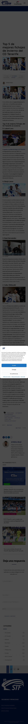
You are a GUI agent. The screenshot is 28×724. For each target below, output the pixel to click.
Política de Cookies (7, 376)
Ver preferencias (14, 373)
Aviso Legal (23, 376)
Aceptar (14, 365)
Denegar (14, 369)
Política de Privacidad (15, 376)
